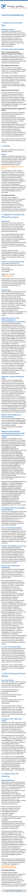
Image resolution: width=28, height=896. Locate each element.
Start (7, 891)
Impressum (19, 891)
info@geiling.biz (9, 276)
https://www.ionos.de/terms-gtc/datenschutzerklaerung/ (9, 866)
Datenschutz (12, 891)
